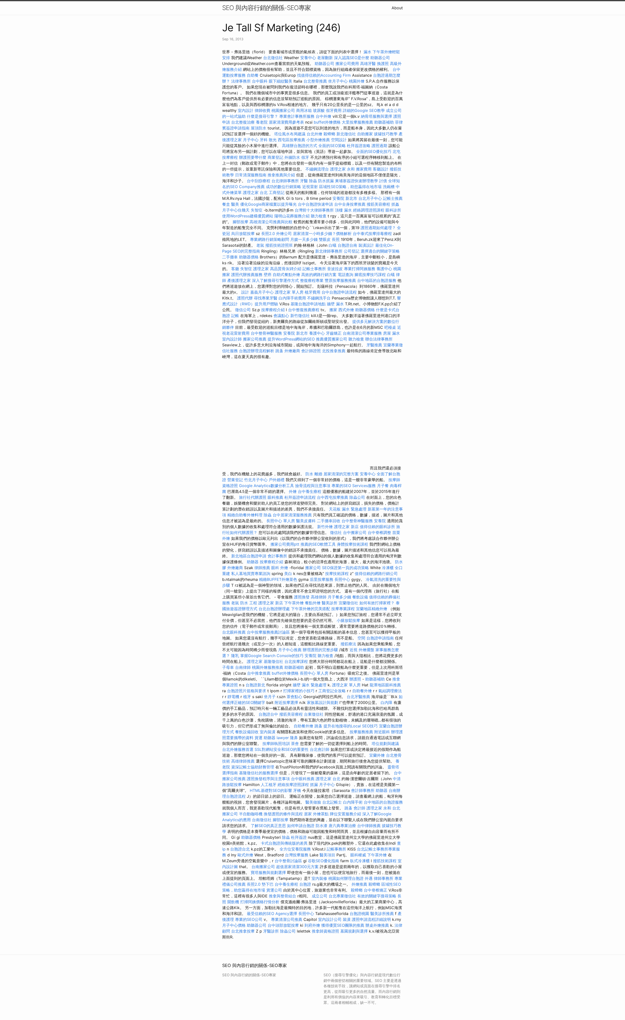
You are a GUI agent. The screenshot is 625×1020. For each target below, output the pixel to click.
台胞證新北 (255, 684)
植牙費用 (312, 292)
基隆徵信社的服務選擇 (258, 772)
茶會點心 (294, 696)
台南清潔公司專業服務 (363, 333)
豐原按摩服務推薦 (341, 280)
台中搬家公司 (354, 532)
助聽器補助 (384, 122)
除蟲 (313, 180)
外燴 (293, 491)
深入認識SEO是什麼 (351, 57)
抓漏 (314, 784)
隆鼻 (294, 737)
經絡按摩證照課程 (294, 784)
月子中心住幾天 (236, 210)
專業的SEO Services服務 (354, 485)
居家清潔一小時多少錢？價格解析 (323, 233)
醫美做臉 (313, 802)
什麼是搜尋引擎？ (262, 116)
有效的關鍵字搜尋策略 (376, 895)
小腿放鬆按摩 (349, 620)
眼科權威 (358, 854)
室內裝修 (319, 878)
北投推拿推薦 (333, 350)
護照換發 (302, 597)
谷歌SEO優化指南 (323, 860)
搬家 (333, 309)
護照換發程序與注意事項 (269, 778)
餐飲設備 (360, 597)
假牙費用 (334, 110)
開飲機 (233, 901)
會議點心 (281, 315)
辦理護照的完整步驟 (321, 649)
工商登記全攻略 (332, 690)
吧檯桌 (390, 327)
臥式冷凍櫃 (360, 860)
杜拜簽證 (299, 837)
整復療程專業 (311, 280)
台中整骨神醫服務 (267, 333)
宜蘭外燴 (377, 755)
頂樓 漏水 (343, 210)
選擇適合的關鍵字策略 (380, 251)
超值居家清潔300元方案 (298, 866)
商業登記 (275, 157)
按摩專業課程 (343, 608)
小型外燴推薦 (318, 139)
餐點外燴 (313, 602)
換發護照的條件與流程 (283, 813)
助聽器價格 (249, 257)
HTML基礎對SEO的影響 (271, 790)
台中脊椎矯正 (376, 890)
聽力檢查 (318, 215)
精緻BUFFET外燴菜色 (278, 579)
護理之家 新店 (346, 526)
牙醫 (304, 180)
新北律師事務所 (329, 251)
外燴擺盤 (366, 649)
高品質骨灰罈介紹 (285, 268)
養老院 (262, 122)
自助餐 (253, 75)
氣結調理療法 (390, 690)
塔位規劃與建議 (385, 743)
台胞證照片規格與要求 (247, 690)
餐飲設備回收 (247, 731)
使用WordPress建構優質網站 (247, 215)
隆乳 (235, 655)
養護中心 (384, 268)
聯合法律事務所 (379, 339)
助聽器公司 (380, 57)
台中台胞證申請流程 (339, 292)
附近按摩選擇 (287, 702)
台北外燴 (314, 133)
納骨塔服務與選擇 (376, 116)
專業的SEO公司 (248, 919)
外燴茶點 (321, 813)
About (397, 7)
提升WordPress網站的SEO (291, 339)
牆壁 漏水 (335, 303)
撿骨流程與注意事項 (312, 485)
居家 (308, 813)
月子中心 (327, 784)
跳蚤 (279, 350)
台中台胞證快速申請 (316, 204)
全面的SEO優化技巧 (373, 151)
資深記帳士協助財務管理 (252, 767)
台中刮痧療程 (259, 180)
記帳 (235, 315)
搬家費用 (364, 169)
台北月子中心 (370, 198)
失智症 (256, 210)
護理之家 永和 (342, 169)
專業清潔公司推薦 (287, 919)
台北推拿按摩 (243, 931)
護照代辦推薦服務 (247, 274)
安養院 (380, 520)
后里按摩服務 (322, 579)
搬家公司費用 (347, 63)
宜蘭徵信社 (348, 602)
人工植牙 (268, 784)
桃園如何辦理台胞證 (346, 878)
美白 (288, 573)
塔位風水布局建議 (289, 133)
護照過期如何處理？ (379, 227)
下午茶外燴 (294, 602)
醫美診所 (329, 602)
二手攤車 (230, 257)
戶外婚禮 (276, 479)
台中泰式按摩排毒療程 (373, 233)
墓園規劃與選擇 (354, 931)
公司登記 (351, 251)
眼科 (275, 567)
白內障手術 (353, 802)
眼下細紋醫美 (280, 81)
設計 (245, 292)
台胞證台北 (240, 849)
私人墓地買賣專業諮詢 (250, 573)
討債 (383, 180)
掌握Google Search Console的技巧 (271, 655)
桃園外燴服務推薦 (268, 667)
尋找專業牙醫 (265, 298)
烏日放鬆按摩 (243, 233)
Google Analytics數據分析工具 (266, 485)
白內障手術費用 (292, 298)
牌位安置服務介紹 (345, 813)
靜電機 (233, 696)
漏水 (367, 51)
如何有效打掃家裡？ (377, 602)
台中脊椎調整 (380, 532)
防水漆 (321, 825)
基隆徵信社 (273, 661)
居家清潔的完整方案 (341, 473)
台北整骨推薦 (315, 81)
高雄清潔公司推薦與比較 (272, 221)
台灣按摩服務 (297, 854)
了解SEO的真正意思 (268, 825)
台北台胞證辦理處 (275, 608)
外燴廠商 (292, 350)
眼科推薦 (275, 497)
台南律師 (243, 667)
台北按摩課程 (296, 661)
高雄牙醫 (368, 63)
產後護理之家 (239, 280)
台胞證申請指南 (380, 638)
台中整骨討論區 (289, 860)
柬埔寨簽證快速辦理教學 (357, 180)
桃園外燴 (357, 81)
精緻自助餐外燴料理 (245, 514)
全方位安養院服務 (295, 849)
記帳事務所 (336, 849)
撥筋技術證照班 (279, 245)
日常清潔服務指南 (251, 174)
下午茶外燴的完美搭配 (310, 608)
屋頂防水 (258, 128)
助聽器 (253, 561)
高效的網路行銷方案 (318, 274)
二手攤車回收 (328, 520)
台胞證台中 (268, 714)
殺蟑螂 (329, 133)
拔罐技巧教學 (386, 133)
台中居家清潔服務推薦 (292, 514)
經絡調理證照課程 (368, 210)
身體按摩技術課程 (353, 544)
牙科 (264, 139)
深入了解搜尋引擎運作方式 (275, 280)
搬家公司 (313, 567)
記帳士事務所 (314, 268)
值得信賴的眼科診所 (377, 526)
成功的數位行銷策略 (283, 186)
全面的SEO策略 (332, 145)
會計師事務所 (363, 790)
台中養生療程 (310, 491)
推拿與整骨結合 (282, 895)
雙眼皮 (325, 239)
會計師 (359, 808)
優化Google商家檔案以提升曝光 (268, 204)
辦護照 (355, 679)
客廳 (235, 268)
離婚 (318, 473)
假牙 (305, 157)
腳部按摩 (241, 221)
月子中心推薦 (290, 649)
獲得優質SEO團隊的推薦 (342, 925)
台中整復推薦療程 (303, 309)
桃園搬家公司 (283, 110)
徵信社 (336, 532)
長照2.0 (268, 233)
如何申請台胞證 (301, 825)
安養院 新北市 (345, 198)
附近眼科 (382, 731)
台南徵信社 (261, 819)
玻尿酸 (319, 110)
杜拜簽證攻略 (358, 145)
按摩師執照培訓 (276, 743)
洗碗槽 (389, 186)
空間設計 (339, 139)
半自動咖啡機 (250, 813)
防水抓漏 (326, 180)
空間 (361, 638)
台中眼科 (260, 81)
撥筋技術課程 (385, 860)
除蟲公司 (357, 497)
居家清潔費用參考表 (287, 122)
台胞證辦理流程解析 (257, 350)
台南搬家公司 (263, 866)
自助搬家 (365, 133)
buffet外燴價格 (327, 122)
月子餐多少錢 (339, 597)
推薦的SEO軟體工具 (318, 544)
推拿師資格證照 (326, 931)
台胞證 (305, 884)
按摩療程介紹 (273, 309)
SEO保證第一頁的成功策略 (345, 567)
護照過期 (379, 145)
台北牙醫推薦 (358, 696)
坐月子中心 (338, 81)
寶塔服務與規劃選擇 (268, 872)
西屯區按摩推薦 (292, 139)
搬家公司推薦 (254, 339)
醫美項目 (327, 854)
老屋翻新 (325, 57)
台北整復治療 (243, 122)
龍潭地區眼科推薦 (385, 684)
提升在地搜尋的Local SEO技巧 (350, 725)
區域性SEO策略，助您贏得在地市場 (350, 186)
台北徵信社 (273, 57)
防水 (309, 473)
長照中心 (342, 579)
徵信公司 (243, 309)
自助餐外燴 (362, 690)
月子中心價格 (234, 925)
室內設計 (245, 110)
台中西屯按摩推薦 (333, 497)
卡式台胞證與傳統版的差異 (285, 843)
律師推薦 (262, 567)
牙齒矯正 (334, 333)
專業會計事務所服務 (296, 116)
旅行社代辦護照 (252, 497)
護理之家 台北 (255, 192)
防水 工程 (248, 602)
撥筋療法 (348, 643)
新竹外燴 (325, 526)
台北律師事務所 (285, 180)
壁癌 (267, 274)
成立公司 (319, 895)
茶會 (295, 743)
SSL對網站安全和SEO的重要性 (282, 749)
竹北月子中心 (256, 479)
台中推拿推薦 (259, 673)
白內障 (386, 702)
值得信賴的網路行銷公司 (376, 573)
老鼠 (260, 245)
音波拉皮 (335, 268)
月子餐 (383, 485)
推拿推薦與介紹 (281, 174)
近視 (353, 649)
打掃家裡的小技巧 (299, 690)
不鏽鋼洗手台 (319, 298)
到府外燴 (312, 925)
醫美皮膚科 (306, 520)
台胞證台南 (347, 245)
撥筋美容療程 (378, 204)
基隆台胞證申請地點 (309, 303)
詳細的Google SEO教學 (364, 110)
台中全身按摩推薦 (350, 204)
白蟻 (332, 245)
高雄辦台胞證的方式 (300, 145)
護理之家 (261, 268)
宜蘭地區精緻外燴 (372, 608)
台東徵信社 (313, 714)
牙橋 (297, 790)
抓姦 (395, 204)
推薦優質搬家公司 (331, 339)
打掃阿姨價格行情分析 (260, 901)
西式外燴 (346, 309)
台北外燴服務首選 (238, 749)
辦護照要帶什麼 (252, 157)
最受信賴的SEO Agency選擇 (272, 913)
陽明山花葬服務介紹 (292, 215)
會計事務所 (277, 555)
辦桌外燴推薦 (377, 925)
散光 (273, 139)
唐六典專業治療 (342, 825)
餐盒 (226, 204)
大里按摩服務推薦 (358, 122)
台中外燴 (323, 116)
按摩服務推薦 (362, 731)
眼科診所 (393, 210)
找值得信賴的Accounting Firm (324, 75)
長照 (336, 239)
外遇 (369, 878)
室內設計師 (232, 339)
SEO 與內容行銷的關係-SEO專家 (266, 7)
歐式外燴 (245, 854)
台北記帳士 (332, 802)
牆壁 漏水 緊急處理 (309, 684)
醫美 (235, 204)
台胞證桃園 (359, 913)
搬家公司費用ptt (285, 544)
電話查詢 (345, 274)
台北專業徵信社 (342, 895)
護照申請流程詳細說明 (372, 919)
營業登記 (235, 479)
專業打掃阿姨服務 (360, 268)
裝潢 (347, 919)
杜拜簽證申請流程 (300, 497)
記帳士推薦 (393, 198)
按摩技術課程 (337, 573)
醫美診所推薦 (382, 913)
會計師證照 (311, 350)
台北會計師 (319, 749)
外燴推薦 (359, 884)
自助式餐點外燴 (286, 274)
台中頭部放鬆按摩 (284, 925)
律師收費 (262, 110)
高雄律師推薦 (243, 761)
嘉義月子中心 (262, 292)
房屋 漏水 (391, 333)
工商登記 (276, 192)
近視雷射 (310, 186)
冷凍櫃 (388, 567)
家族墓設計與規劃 (322, 702)
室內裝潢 (267, 731)
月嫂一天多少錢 (304, 239)
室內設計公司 (330, 919)
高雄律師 (318, 597)
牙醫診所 (271, 931)
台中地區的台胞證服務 (376, 280)
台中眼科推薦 (302, 778)
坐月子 (270, 696)
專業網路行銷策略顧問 (269, 239)
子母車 (228, 667)
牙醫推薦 (374, 344)
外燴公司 (284, 233)
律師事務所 (383, 878)
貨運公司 (274, 890)
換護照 (383, 63)
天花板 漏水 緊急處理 (347, 509)
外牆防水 (292, 157)
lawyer (283, 737)
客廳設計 (380, 169)
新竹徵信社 (300, 315)
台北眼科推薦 (234, 632)
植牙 (247, 696)
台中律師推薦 (369, 825)
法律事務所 (241, 81)
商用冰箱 (304, 110)
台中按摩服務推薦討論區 (269, 632)
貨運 (258, 737)
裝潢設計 (366, 245)
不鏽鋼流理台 (317, 169)
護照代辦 (245, 298)
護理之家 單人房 (289, 292)
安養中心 (308, 57)
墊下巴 (267, 884)
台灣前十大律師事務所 (314, 210)
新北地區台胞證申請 (249, 555)
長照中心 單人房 (280, 520)
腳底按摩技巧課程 (370, 274)
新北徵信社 (346, 133)
